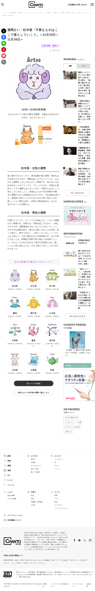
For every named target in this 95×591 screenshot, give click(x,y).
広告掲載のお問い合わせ (77, 5)
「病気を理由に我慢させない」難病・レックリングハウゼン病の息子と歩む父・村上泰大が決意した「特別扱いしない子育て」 (84, 111)
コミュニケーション (61, 508)
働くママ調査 (35, 472)
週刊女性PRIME (8, 560)
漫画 (9, 470)
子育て (33, 492)
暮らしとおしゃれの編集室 (42, 560)
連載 (9, 466)
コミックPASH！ (17, 563)
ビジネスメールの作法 (72, 427)
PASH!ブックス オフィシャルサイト (34, 563)
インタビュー (69, 422)
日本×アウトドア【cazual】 (59, 560)
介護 (79, 422)
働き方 (33, 459)
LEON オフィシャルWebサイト (79, 560)
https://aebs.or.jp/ (24, 577)
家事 (55, 495)
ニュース (10, 485)
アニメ (56, 466)
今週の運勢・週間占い (50, 46)
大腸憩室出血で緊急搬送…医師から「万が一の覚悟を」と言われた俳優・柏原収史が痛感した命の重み (84, 155)
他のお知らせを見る (77, 316)
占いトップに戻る (34, 383)
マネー (56, 499)
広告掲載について (14, 520)
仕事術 (33, 462)
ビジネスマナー (36, 466)
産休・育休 (34, 469)
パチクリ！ (7, 563)
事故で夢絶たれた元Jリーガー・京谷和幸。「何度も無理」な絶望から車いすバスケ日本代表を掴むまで (84, 176)
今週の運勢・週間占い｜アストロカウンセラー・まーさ (27, 12)
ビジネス (34, 456)
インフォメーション (15, 515)
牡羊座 (49, 12)
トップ (4, 12)
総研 (9, 456)
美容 (55, 502)
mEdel (22, 560)
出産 (32, 499)
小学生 (33, 505)
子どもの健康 (11, 499)
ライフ (57, 492)
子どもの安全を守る (71, 417)
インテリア (58, 505)
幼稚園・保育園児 (37, 502)
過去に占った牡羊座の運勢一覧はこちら (33, 393)
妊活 (32, 495)
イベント (57, 469)
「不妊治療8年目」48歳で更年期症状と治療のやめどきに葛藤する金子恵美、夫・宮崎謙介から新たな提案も (84, 135)
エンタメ (57, 456)
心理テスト (68, 432)
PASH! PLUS (29, 560)
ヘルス (10, 492)
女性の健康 (11, 495)
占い (9, 475)
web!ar (17, 560)
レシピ (10, 480)
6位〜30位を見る (77, 193)
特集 (9, 461)
